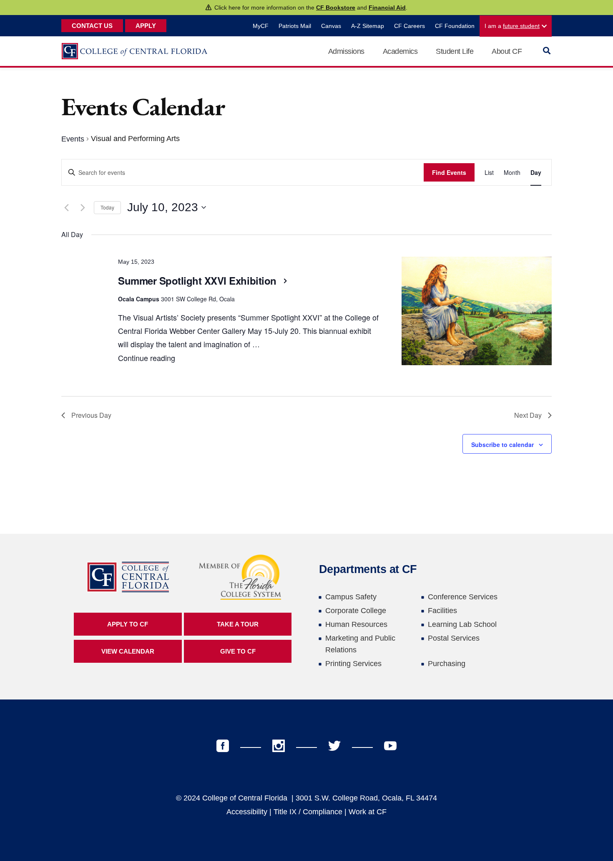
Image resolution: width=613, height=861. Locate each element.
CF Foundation (455, 26)
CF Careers (409, 26)
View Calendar (127, 651)
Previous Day (91, 415)
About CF (507, 51)
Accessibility (246, 812)
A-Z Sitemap (367, 26)
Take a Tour (238, 624)
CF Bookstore (335, 7)
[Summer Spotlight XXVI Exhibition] (477, 313)
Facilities (442, 610)
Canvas (331, 26)
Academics (400, 51)
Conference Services (462, 597)
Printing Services (353, 663)
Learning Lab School (462, 624)
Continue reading (146, 357)
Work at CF (368, 812)
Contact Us (92, 25)
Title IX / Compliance (308, 812)
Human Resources (356, 624)
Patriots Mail (295, 26)
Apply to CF (127, 624)
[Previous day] (66, 207)
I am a (512, 26)
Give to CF (238, 651)
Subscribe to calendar (502, 444)
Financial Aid (387, 7)
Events (72, 139)
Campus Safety (351, 597)
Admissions (346, 51)
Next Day (528, 415)
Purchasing (446, 663)
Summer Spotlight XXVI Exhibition (198, 280)
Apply (146, 25)
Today (107, 207)
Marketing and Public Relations (360, 644)
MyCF (261, 26)
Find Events (449, 172)
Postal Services (454, 638)
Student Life (454, 51)
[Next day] (83, 207)
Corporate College (355, 610)
